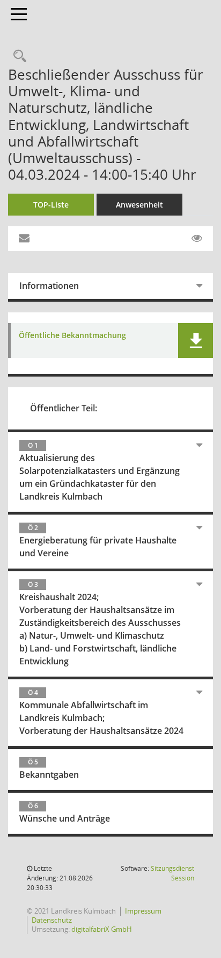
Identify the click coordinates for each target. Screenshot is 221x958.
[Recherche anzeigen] (17, 56)
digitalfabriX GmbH (101, 929)
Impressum (143, 911)
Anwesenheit (139, 205)
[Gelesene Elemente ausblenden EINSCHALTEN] (196, 238)
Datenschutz (52, 920)
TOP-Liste (51, 205)
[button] (195, 340)
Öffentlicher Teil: (63, 408)
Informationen (49, 286)
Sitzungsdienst (172, 873)
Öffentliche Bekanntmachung (72, 335)
